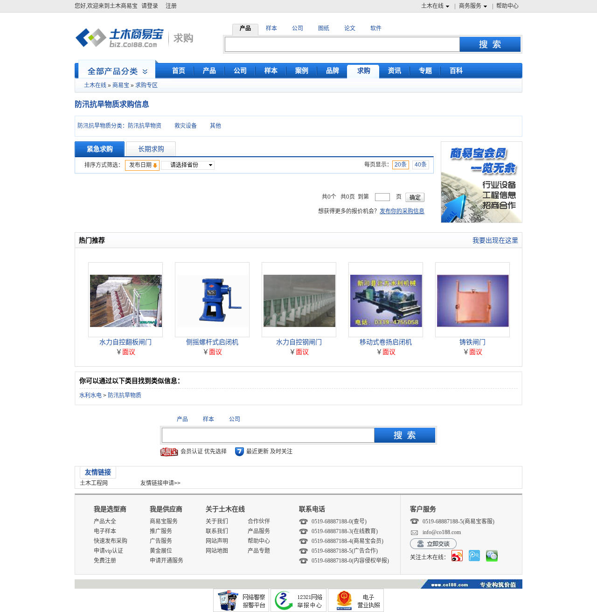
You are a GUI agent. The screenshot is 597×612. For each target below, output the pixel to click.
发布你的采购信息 (402, 211)
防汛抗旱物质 (124, 395)
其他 (215, 126)
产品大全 (105, 521)
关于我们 (217, 521)
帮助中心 (507, 6)
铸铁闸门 (472, 342)
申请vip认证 (108, 551)
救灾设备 (185, 126)
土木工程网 (94, 483)
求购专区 (146, 85)
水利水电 (90, 395)
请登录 (149, 6)
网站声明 (217, 541)
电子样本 (105, 531)
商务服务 (470, 6)
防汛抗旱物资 (144, 126)
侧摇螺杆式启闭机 (212, 342)
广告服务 (161, 541)
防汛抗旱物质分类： (102, 126)
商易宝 (120, 85)
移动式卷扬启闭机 (386, 342)
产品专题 (259, 551)
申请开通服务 (166, 560)
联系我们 (217, 531)
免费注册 (105, 560)
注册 (171, 6)
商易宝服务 (164, 521)
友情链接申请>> (160, 483)
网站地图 (217, 551)
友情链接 (98, 472)
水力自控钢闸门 (299, 342)
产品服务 (259, 531)
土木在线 (432, 6)
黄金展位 (161, 551)
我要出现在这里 (495, 240)
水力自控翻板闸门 (125, 342)
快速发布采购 (110, 541)
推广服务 (161, 531)
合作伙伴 (259, 521)
